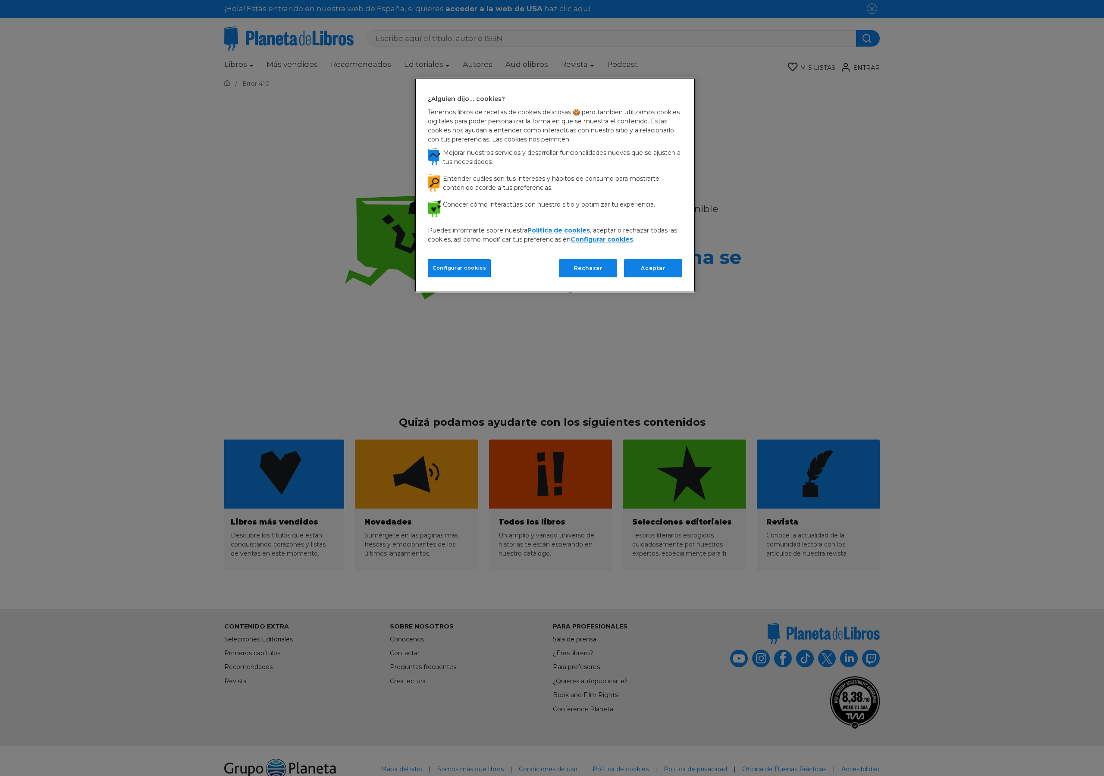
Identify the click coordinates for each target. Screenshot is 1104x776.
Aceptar (653, 267)
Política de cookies (558, 230)
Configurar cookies (459, 267)
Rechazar (588, 267)
